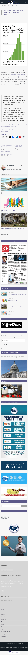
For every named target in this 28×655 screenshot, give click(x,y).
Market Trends (4, 616)
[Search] (26, 2)
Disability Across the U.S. (8, 210)
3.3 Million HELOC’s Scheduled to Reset (18, 146)
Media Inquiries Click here (7, 600)
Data (26, 18)
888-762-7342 (4, 518)
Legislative (3, 614)
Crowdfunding (4, 626)
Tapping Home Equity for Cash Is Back (6, 146)
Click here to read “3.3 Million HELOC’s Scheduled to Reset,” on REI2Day (12, 130)
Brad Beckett (5, 18)
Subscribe (5, 344)
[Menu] (2, 2)
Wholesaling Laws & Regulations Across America (16, 313)
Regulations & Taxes (5, 631)
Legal (2, 629)
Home (2, 609)
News (2, 611)
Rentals (2, 624)
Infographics (4, 634)
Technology (3, 636)
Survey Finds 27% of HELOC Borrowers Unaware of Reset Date (6, 153)
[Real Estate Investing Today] (14, 2)
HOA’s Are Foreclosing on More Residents (12, 193)
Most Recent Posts (6, 288)
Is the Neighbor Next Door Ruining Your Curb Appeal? (13, 229)
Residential (3, 619)
